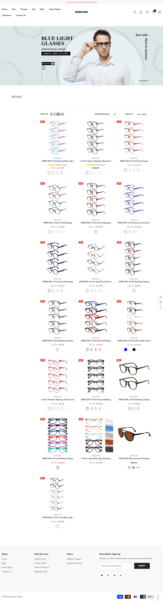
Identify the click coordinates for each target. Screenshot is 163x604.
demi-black (138, 170)
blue (49, 173)
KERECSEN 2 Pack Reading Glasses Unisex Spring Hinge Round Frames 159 (134, 399)
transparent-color (130, 349)
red (53, 173)
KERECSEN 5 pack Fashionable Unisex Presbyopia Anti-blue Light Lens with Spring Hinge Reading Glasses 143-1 (134, 340)
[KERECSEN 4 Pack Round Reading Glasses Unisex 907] (57, 258)
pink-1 (62, 408)
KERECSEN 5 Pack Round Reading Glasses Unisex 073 (96, 222)
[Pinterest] (108, 575)
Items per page (102, 114)
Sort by (129, 114)
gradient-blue (125, 349)
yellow (138, 231)
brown (125, 170)
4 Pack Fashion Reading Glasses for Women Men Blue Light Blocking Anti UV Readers (95, 161)
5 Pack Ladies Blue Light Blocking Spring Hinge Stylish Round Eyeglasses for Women (95, 458)
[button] (51, 114)
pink (96, 173)
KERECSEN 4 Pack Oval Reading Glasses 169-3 (57, 222)
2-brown (138, 408)
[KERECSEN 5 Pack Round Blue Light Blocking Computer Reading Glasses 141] (57, 138)
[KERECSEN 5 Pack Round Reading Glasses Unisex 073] (96, 199)
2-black (130, 408)
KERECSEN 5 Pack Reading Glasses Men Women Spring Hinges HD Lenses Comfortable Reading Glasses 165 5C (57, 340)
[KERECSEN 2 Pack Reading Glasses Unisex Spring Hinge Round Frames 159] (134, 376)
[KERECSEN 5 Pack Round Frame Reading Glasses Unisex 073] (134, 138)
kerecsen (57, 158)
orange (130, 231)
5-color (96, 231)
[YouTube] (114, 575)
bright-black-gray (138, 467)
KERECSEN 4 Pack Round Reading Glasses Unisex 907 (58, 281)
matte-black (134, 467)
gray (100, 173)
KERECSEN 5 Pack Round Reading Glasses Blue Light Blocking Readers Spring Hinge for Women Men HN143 (95, 399)
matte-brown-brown (130, 467)
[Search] (134, 12)
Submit (142, 565)
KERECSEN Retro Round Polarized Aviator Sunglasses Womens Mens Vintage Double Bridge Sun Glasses (133, 458)
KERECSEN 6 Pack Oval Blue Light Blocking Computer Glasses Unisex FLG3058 (58, 517)
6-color (57, 467)
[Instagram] (102, 575)
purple (125, 231)
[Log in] (140, 12)
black (62, 173)
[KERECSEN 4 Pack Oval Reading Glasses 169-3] (57, 199)
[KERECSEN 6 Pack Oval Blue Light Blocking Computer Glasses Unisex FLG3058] (57, 494)
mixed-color (134, 408)
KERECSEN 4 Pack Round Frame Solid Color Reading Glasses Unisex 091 (134, 222)
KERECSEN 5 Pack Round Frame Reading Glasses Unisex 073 (134, 161)
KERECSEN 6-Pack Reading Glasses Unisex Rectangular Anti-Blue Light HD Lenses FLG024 (57, 458)
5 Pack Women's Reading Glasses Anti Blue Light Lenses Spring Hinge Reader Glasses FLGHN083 (57, 399)
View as (44, 114)
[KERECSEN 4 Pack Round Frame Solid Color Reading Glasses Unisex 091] (134, 199)
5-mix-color (57, 349)
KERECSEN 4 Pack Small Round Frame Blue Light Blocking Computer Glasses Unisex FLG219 (95, 281)
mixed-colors (138, 349)
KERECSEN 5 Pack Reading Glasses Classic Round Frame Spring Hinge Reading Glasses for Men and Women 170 (134, 281)
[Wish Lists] (147, 12)
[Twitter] (121, 575)
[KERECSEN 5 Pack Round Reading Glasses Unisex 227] (96, 317)
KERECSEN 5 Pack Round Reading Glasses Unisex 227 (96, 340)
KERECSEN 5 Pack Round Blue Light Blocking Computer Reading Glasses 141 (57, 161)
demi (57, 231)
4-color (49, 231)
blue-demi (134, 170)
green (57, 173)
